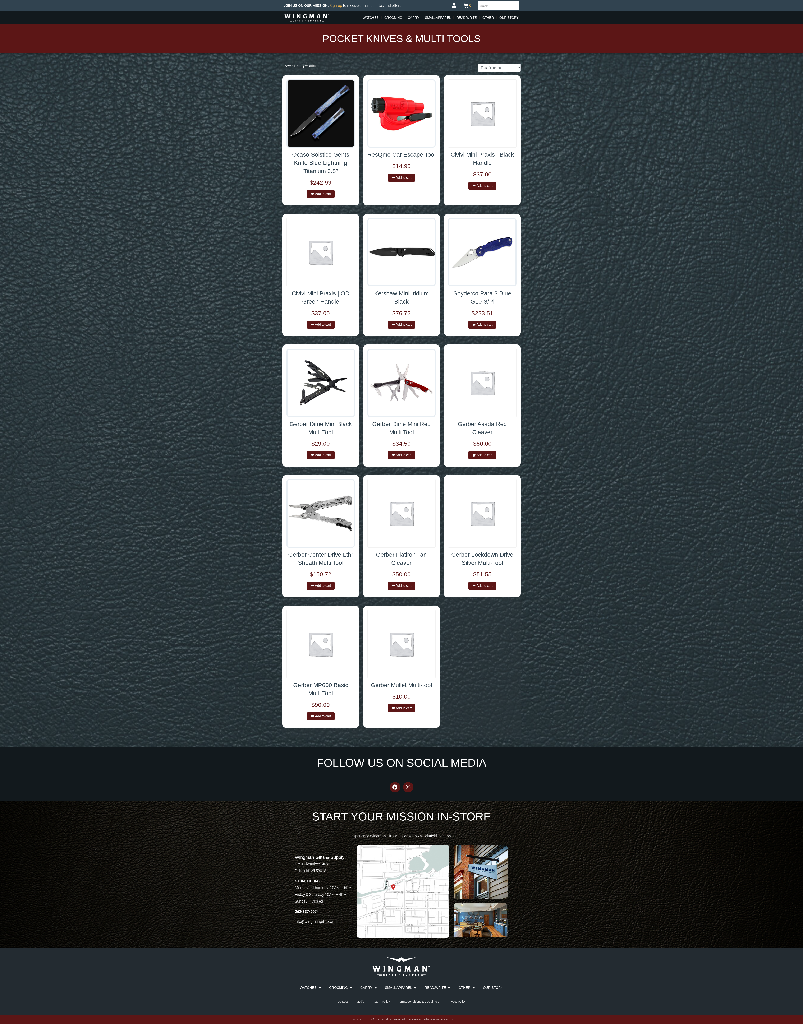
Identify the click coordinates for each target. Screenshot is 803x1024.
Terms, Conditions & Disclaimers (418, 1001)
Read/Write (466, 17)
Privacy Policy (457, 1001)
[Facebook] (395, 787)
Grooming (393, 17)
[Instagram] (408, 787)
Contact (343, 1001)
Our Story (509, 17)
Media (360, 1001)
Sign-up (336, 5)
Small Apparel (438, 17)
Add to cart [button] (323, 194)
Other (488, 17)
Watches (371, 17)
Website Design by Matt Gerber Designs (430, 1019)
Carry (413, 17)
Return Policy (381, 1001)
